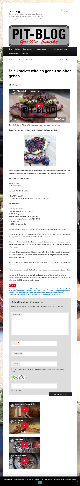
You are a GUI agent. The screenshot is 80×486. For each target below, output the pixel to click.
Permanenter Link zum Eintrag (52, 294)
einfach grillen (58, 289)
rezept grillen (20, 292)
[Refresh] (27, 377)
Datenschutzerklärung (60, 49)
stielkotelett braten (58, 292)
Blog (10, 49)
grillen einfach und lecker (24, 291)
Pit (32, 60)
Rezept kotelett (28, 292)
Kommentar (17, 314)
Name (16, 343)
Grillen (17, 49)
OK (40, 482)
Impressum (25, 53)
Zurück (61, 60)
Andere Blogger (14, 53)
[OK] (77, 481)
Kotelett (35, 291)
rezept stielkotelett (39, 292)
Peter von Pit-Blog (52, 291)
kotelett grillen (42, 291)
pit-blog (14, 11)
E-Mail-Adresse (17, 353)
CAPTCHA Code (16, 390)
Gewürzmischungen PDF (42, 49)
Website (15, 363)
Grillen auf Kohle (35, 289)
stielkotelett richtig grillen (16, 294)
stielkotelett (49, 292)
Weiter (68, 60)
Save (13, 285)
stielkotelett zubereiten (31, 294)
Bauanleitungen (27, 49)
